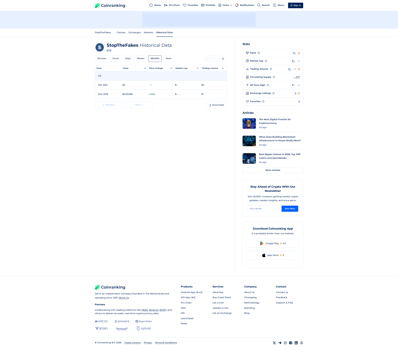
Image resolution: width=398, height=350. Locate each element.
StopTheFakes (103, 32)
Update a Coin (221, 308)
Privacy (148, 342)
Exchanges (135, 32)
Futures (121, 32)
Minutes (101, 58)
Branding (249, 308)
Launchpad (187, 318)
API (183, 313)
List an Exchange (222, 313)
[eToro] (121, 328)
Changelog (250, 297)
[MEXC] (101, 321)
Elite (183, 308)
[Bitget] (144, 321)
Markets (148, 32)
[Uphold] (144, 328)
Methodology (251, 302)
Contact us (282, 292)
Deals (184, 323)
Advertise (218, 292)
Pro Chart (186, 302)
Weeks (140, 58)
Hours (115, 58)
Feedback (281, 297)
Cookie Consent (133, 342)
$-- (293, 60)
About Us (124, 297)
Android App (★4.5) (192, 292)
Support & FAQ (284, 302)
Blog (247, 313)
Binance (153, 310)
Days (128, 58)
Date (99, 68)
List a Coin (218, 302)
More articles (273, 170)
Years (168, 58)
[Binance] (121, 321)
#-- (294, 52)
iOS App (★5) (188, 297)
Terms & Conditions (166, 342)
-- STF (297, 77)
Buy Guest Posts (222, 297)
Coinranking (113, 5)
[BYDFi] (101, 328)
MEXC (145, 310)
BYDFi (163, 310)
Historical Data (164, 32)
